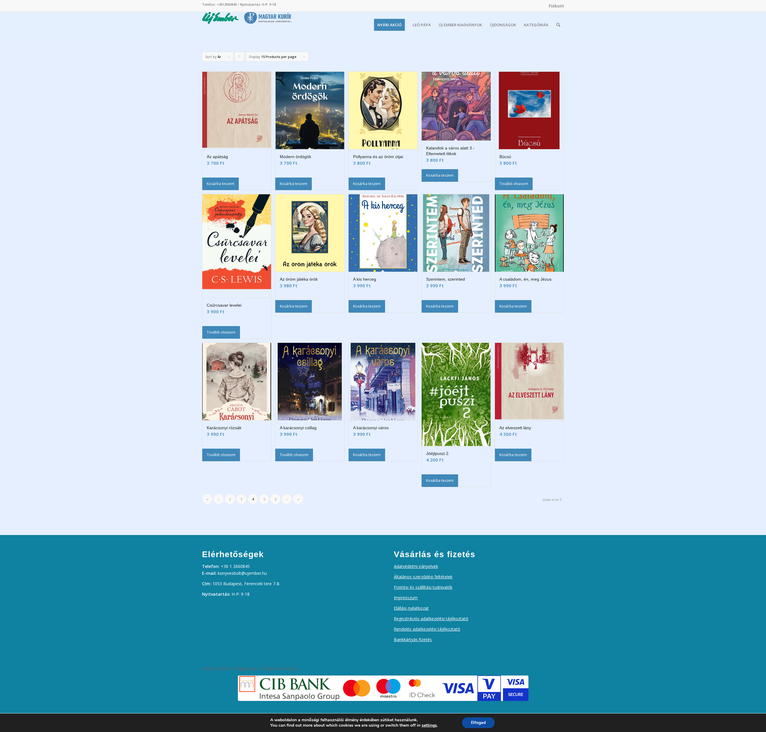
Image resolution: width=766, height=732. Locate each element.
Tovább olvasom (513, 183)
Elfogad (478, 722)
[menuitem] (555, 5)
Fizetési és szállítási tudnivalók (423, 587)
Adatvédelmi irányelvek (416, 566)
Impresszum (406, 597)
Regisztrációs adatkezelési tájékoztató (431, 618)
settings (429, 725)
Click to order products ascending (239, 58)
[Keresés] (558, 25)
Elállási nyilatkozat (411, 608)
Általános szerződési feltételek (423, 577)
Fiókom (556, 6)
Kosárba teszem (220, 183)
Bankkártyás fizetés (413, 639)
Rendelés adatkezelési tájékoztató (427, 629)
